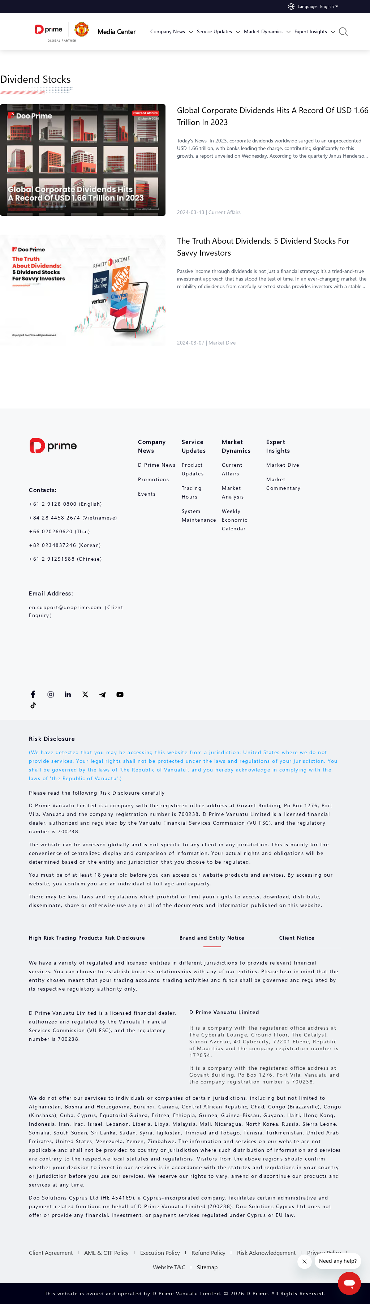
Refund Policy (208, 1252)
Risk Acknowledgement (266, 1252)
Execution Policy (160, 1252)
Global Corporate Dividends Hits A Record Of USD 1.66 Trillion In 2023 (273, 115)
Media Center (116, 31)
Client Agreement (51, 1252)
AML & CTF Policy (106, 1252)
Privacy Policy (324, 1252)
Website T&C (169, 1267)
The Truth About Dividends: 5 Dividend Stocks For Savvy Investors (263, 246)
